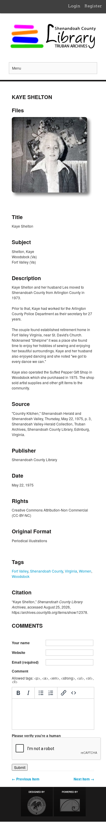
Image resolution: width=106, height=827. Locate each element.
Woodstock (20, 576)
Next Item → (84, 779)
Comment (20, 671)
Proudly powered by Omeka (70, 801)
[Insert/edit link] (64, 693)
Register (93, 6)
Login (74, 6)
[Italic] (28, 693)
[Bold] (18, 693)
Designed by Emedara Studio (37, 801)
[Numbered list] (51, 693)
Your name (21, 642)
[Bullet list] (41, 693)
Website (18, 652)
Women (85, 570)
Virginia (71, 570)
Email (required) (25, 662)
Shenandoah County (46, 570)
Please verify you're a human (36, 735)
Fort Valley (20, 570)
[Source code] (74, 693)
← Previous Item (25, 779)
